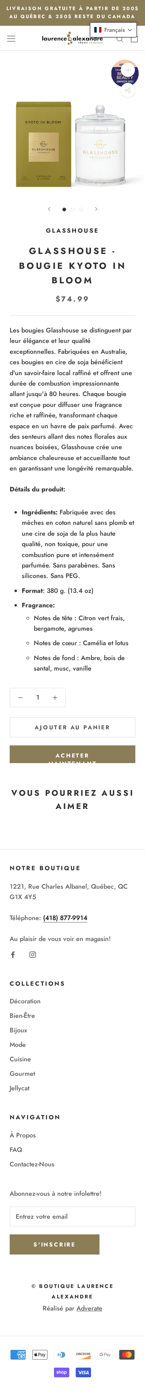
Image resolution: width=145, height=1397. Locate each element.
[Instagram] (32, 954)
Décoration (25, 1001)
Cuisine (20, 1059)
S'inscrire (54, 1244)
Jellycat (19, 1088)
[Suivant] (96, 209)
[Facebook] (13, 954)
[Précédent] (49, 209)
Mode (18, 1044)
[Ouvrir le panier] (134, 38)
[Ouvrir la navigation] (11, 38)
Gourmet (22, 1073)
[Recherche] (120, 38)
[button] (113, 30)
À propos (23, 1135)
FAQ (16, 1149)
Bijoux (18, 1030)
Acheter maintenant (72, 757)
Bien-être (22, 1015)
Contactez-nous (32, 1164)
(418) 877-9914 (65, 917)
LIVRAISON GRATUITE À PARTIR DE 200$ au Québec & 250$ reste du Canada (72, 12)
